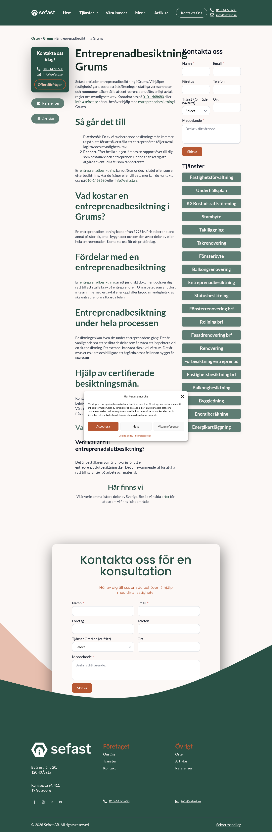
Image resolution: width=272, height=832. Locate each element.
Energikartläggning (211, 427)
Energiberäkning (211, 414)
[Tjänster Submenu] (98, 13)
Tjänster (86, 12)
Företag (188, 81)
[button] (182, 396)
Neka (136, 426)
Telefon (219, 81)
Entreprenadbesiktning (211, 282)
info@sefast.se (226, 15)
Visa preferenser (169, 426)
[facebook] (34, 802)
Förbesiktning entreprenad (211, 361)
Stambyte (211, 216)
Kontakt (109, 768)
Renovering (211, 348)
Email (218, 63)
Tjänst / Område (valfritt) (194, 101)
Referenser (183, 768)
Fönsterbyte (211, 256)
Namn (188, 63)
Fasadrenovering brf (211, 335)
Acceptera (103, 426)
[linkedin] (52, 802)
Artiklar (161, 12)
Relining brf (211, 322)
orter (165, 496)
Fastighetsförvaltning (211, 177)
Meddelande (193, 120)
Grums (48, 38)
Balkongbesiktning (211, 387)
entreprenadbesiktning (156, 101)
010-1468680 (153, 96)
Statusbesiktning (211, 295)
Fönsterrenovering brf (211, 308)
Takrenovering (211, 243)
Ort (216, 99)
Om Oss (109, 754)
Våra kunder (116, 12)
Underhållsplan (211, 190)
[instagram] (43, 802)
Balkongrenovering (211, 269)
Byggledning (211, 400)
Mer (139, 12)
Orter (35, 38)
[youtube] (61, 802)
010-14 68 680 (226, 10)
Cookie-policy (126, 435)
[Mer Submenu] (146, 13)
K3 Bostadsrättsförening (211, 203)
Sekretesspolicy (143, 435)
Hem (67, 12)
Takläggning (211, 230)
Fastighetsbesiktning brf (211, 374)
